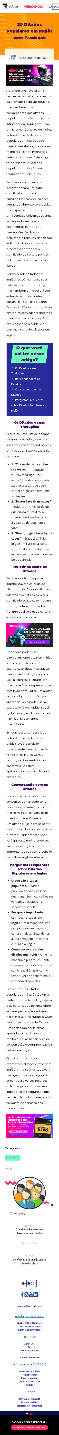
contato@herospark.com (29, 1306)
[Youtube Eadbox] (31, 1296)
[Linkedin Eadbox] (35, 1296)
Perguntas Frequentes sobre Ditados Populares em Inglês (29, 405)
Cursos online (12, 1157)
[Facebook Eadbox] (22, 1296)
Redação (18, 1214)
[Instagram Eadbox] (26, 1296)
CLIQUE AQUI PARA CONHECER (29, 1427)
